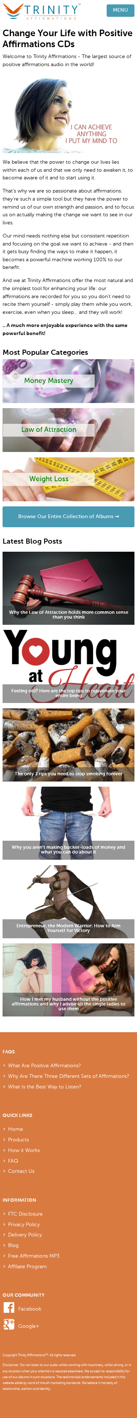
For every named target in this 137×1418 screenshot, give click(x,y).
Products (18, 1139)
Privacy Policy (24, 1224)
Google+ (28, 1326)
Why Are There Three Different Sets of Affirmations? (68, 1076)
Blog (13, 1245)
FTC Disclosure (25, 1213)
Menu (120, 10)
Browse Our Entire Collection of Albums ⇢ (68, 516)
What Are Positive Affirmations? (44, 1065)
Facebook (29, 1308)
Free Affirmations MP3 (34, 1255)
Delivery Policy (25, 1234)
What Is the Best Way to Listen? (44, 1086)
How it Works (24, 1150)
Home (15, 1129)
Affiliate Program (27, 1266)
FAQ (13, 1160)
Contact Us (21, 1171)
